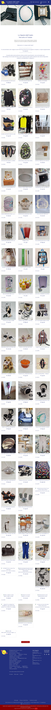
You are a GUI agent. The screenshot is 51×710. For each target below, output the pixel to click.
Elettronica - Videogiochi (14, 662)
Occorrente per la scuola (14, 666)
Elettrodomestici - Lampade (15, 660)
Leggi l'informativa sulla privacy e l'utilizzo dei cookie (24, 708)
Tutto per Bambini (13, 668)
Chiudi (36, 708)
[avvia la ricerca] (31, 2)
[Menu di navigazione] (40, 3)
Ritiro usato (16, 674)
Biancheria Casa (12, 654)
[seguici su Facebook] (44, 654)
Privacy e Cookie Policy (24, 700)
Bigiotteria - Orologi (22, 654)
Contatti (21, 674)
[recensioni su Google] (49, 654)
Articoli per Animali (13, 651)
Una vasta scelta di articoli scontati (16, 671)
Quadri (10, 667)
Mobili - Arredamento (13, 663)
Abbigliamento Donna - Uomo (15, 650)
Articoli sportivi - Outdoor (14, 652)
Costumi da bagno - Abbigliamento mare (18, 658)
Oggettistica (24, 666)
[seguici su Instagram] (47, 654)
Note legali (16, 700)
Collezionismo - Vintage (14, 656)
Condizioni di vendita (33, 700)
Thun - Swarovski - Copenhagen (21, 667)
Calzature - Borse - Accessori (15, 655)
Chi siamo (11, 674)
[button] (4, 13)
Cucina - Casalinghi (13, 659)
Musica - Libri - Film (13, 664)
